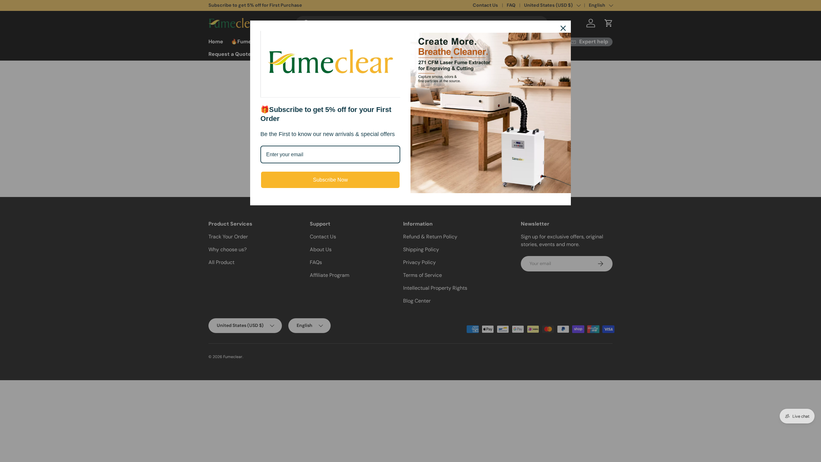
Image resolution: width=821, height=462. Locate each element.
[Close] (563, 28)
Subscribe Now (330, 180)
